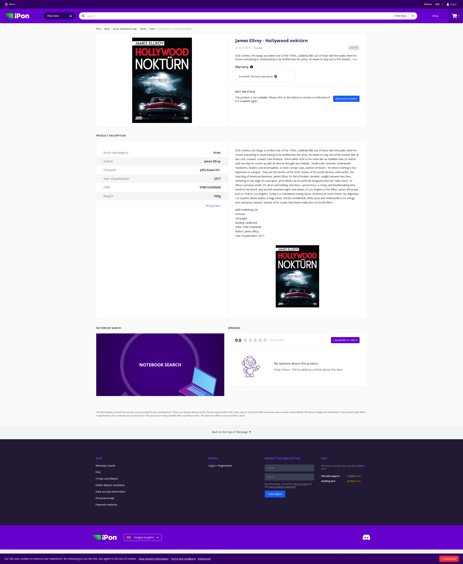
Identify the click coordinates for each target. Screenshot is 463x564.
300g (217, 196)
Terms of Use (300, 484)
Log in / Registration (220, 465)
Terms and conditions (183, 558)
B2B (437, 4)
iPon (98, 28)
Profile (213, 458)
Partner (428, 4)
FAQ (98, 472)
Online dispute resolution (110, 485)
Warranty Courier (105, 465)
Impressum (204, 558)
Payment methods (106, 504)
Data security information (110, 491)
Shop (435, 16)
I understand (449, 558)
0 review (258, 48)
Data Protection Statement (282, 486)
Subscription (275, 494)
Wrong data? (213, 205)
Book (143, 28)
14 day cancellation (106, 478)
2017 (217, 179)
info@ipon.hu (354, 481)
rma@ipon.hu (354, 476)
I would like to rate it (345, 340)
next (355, 59)
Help (324, 458)
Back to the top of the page (230, 432)
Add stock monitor (346, 98)
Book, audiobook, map (125, 28)
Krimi (152, 28)
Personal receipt (104, 498)
